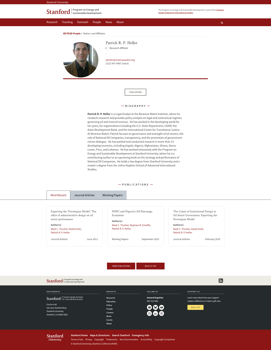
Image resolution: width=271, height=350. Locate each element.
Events (109, 319)
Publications (135, 92)
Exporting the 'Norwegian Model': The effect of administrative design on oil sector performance (74, 226)
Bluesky (155, 307)
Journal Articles (84, 195)
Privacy (88, 339)
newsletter (220, 280)
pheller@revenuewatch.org (120, 59)
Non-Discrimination (129, 339)
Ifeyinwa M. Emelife (140, 225)
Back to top (150, 266)
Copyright (99, 339)
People (97, 22)
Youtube (161, 307)
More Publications (121, 266)
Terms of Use (77, 339)
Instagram (149, 313)
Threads (161, 313)
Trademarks (111, 339)
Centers (109, 312)
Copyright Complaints (164, 339)
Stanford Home (79, 335)
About (120, 22)
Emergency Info (140, 335)
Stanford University (57, 2)
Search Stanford (121, 335)
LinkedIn (155, 313)
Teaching (67, 22)
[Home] (74, 11)
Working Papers (112, 195)
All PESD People (72, 33)
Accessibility (146, 339)
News (109, 22)
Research (52, 22)
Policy (109, 305)
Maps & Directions (100, 335)
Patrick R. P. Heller (60, 232)
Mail (149, 307)
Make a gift (195, 307)
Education (110, 301)
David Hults (75, 229)
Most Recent (58, 195)
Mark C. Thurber (59, 229)
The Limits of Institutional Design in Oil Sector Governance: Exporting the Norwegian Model (196, 226)
